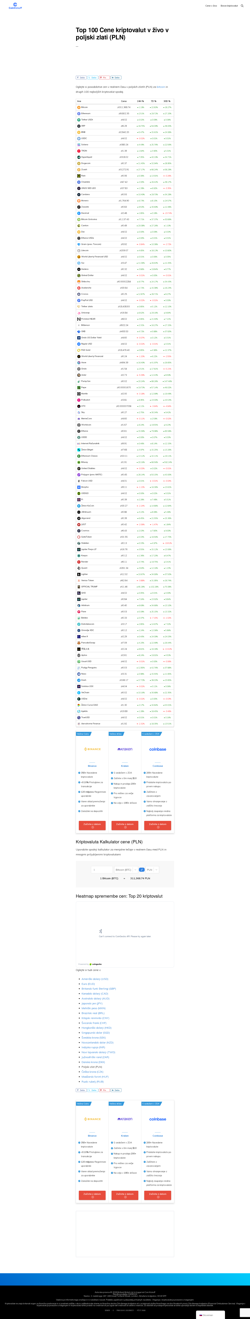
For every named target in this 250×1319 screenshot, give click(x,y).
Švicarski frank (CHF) (94, 1023)
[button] (242, 6)
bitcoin (161, 86)
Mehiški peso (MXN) (94, 1008)
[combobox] (147, 869)
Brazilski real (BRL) (93, 1013)
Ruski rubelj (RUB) (93, 1081)
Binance (92, 765)
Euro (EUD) (88, 984)
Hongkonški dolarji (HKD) (97, 1027)
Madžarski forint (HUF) (95, 1076)
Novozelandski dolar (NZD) (98, 1042)
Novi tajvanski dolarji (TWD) (98, 1052)
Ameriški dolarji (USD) (95, 979)
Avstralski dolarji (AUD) (96, 998)
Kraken (125, 765)
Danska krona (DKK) (93, 1062)
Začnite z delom (92, 824)
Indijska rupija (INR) (93, 1047)
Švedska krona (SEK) (94, 1037)
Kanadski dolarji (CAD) (95, 993)
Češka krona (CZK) (92, 1071)
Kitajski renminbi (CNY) (95, 1018)
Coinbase (158, 765)
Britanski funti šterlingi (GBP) (99, 988)
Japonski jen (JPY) (92, 1003)
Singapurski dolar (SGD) (96, 1032)
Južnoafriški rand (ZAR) (95, 1057)
